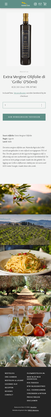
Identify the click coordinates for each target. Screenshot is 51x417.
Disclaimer (32, 401)
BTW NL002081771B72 (36, 386)
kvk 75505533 (33, 383)
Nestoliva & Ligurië (14, 380)
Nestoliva (10, 373)
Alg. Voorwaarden (36, 390)
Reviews (9, 391)
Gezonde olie (11, 384)
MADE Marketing (33, 410)
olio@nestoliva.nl (36, 373)
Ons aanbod (11, 377)
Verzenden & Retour (36, 393)
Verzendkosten (20, 93)
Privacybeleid (33, 397)
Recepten (9, 388)
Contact (9, 395)
